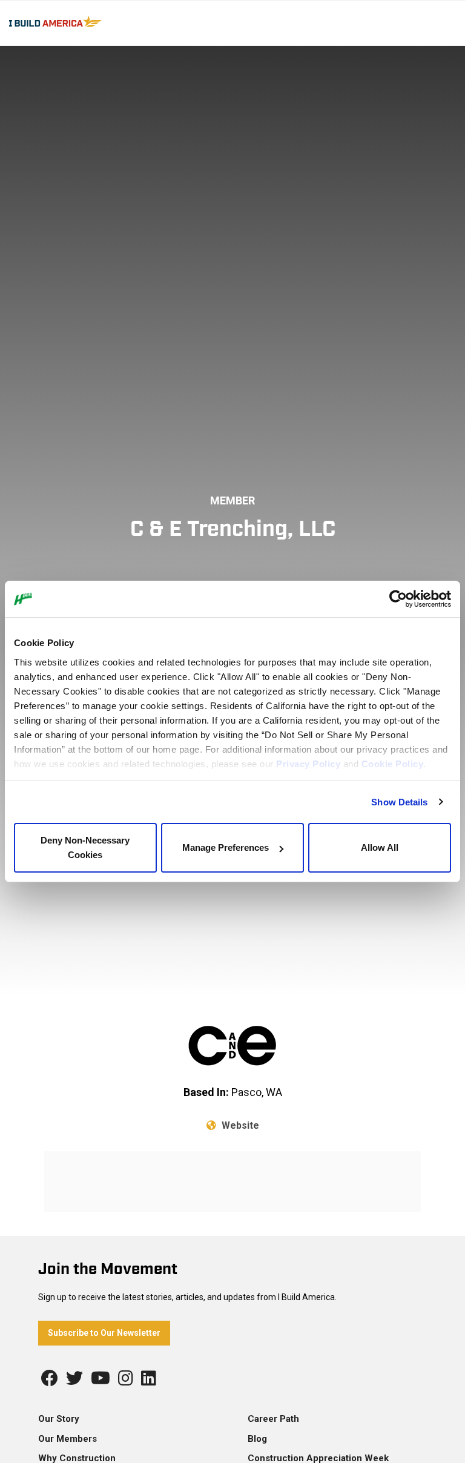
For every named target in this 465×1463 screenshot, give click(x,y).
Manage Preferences (225, 847)
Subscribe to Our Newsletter (104, 1333)
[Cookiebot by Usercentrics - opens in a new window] (398, 599)
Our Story (58, 1418)
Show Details (399, 802)
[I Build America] (86, 20)
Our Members (67, 1438)
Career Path (273, 1418)
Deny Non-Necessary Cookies (85, 847)
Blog (257, 1438)
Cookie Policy (392, 764)
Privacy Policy (308, 764)
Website (239, 1125)
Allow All (379, 847)
